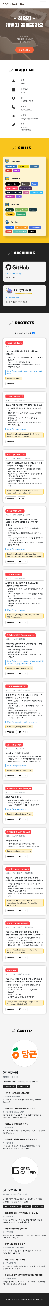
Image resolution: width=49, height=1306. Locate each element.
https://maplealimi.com (16, 549)
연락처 (23, 106)
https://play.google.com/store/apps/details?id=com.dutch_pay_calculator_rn (25, 662)
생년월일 (24, 88)
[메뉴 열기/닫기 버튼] (43, 4)
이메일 (23, 115)
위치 (22, 97)
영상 (23, 498)
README (12, 383)
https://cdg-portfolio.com (17, 809)
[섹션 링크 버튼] (11, 70)
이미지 (24, 562)
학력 (22, 124)
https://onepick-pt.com (16, 765)
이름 (22, 80)
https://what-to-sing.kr (16, 610)
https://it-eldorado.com (16, 429)
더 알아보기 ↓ (24, 50)
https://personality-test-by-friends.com (22, 722)
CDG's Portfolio (13, 4)
